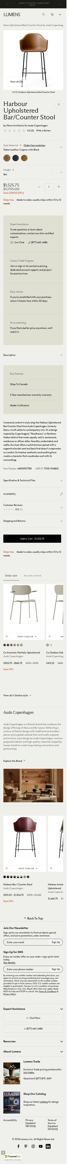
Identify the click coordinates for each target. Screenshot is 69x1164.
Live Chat (19, 242)
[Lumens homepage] (12, 15)
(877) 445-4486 (39, 242)
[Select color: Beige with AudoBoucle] (24, 877)
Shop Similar (25, 637)
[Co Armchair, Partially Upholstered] (24, 604)
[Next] (59, 4)
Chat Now (34, 1017)
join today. (28, 1072)
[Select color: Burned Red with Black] (8, 877)
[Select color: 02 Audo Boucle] (18, 645)
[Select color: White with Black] (18, 877)
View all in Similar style (15, 695)
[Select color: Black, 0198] (8, 645)
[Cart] (52, 15)
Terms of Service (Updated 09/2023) (53, 1124)
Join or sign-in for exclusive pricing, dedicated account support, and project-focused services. (31, 270)
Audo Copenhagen (38, 125)
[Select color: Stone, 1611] (14, 645)
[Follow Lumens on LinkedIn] (48, 1146)
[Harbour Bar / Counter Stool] (24, 837)
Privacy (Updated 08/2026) (30, 1123)
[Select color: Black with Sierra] (28, 877)
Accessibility (10, 1120)
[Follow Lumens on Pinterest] (25, 1146)
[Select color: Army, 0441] (11, 645)
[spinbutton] (49, 187)
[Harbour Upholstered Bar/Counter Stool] (33, 60)
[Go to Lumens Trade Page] (11, 1073)
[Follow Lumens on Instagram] (33, 1146)
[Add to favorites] (58, 104)
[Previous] (7, 4)
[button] (14, 130)
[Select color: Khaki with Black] (11, 877)
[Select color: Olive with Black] (14, 877)
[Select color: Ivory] (51, 645)
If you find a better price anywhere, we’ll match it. (31, 330)
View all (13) (16, 81)
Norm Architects (15, 125)
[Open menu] (60, 15)
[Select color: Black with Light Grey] (21, 877)
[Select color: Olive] (21, 645)
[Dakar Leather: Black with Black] (15, 158)
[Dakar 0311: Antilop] (24, 158)
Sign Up (56, 942)
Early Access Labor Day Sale (34, 4)
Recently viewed (32, 575)
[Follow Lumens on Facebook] (18, 1146)
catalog (44, 1101)
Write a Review (43, 130)
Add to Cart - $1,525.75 (32, 538)
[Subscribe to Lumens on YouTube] (40, 1146)
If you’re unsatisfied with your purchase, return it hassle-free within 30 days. (31, 299)
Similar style (11, 575)
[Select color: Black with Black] (4, 877)
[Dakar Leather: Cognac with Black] (6, 158)
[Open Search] (44, 15)
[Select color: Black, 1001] (4, 645)
